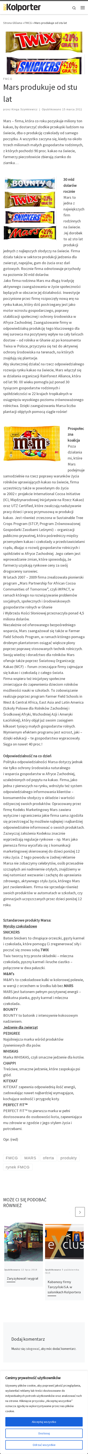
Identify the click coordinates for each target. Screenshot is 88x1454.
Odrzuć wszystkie (44, 1445)
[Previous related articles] (70, 1212)
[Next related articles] (80, 1212)
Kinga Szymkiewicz (25, 109)
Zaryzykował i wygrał (22, 1278)
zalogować (32, 1349)
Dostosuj (44, 1433)
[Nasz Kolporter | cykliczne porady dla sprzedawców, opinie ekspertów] (22, 7)
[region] (44, 1412)
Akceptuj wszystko (44, 1422)
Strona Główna (12, 23)
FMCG (28, 23)
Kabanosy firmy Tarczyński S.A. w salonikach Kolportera (64, 1287)
